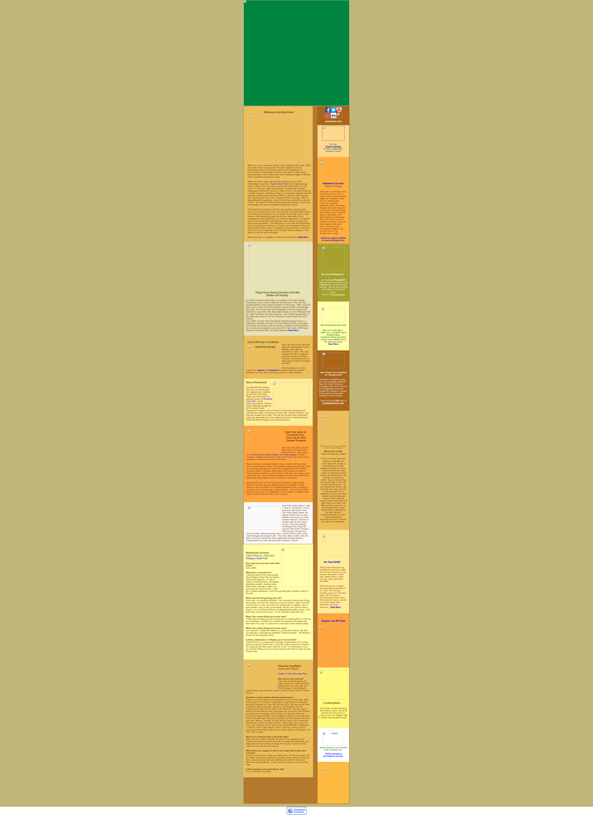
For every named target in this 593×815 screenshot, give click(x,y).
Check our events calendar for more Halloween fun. (333, 239)
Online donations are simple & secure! (333, 755)
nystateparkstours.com (333, 403)
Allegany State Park (257, 558)
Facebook (273, 370)
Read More (303, 237)
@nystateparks (338, 294)
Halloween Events (333, 183)
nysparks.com (333, 121)
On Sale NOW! (333, 562)
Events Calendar (333, 146)
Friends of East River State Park (293, 674)
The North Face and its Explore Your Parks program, (274, 455)
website (261, 370)
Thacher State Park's (279, 184)
